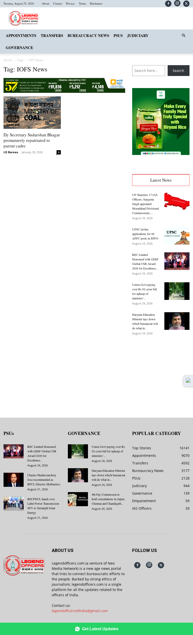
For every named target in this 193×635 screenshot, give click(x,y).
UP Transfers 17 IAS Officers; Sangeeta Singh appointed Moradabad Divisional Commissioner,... (145, 204)
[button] (183, 35)
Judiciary (138, 35)
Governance (19, 47)
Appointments (21, 35)
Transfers (52, 35)
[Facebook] (168, 4)
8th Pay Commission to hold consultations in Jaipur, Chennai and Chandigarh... (108, 498)
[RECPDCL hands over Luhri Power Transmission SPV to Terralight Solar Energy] (14, 504)
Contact (57, 3)
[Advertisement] (160, 373)
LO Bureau (11, 152)
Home (8, 60)
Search (178, 70)
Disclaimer (96, 3)
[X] (186, 4)
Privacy (70, 3)
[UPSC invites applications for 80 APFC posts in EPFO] (176, 236)
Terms (82, 3)
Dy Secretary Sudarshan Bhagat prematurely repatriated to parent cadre (32, 140)
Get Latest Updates (100, 629)
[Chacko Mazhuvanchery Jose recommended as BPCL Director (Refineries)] (14, 480)
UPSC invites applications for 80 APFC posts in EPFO (145, 233)
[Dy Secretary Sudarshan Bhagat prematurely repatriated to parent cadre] (32, 112)
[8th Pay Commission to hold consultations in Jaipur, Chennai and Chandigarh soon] (78, 499)
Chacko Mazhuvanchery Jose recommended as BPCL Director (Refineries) (43, 479)
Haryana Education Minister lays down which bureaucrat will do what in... (108, 475)
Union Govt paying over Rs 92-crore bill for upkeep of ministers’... (108, 451)
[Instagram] (177, 3)
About (45, 3)
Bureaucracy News (88, 35)
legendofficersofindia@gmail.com (80, 610)
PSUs (118, 35)
